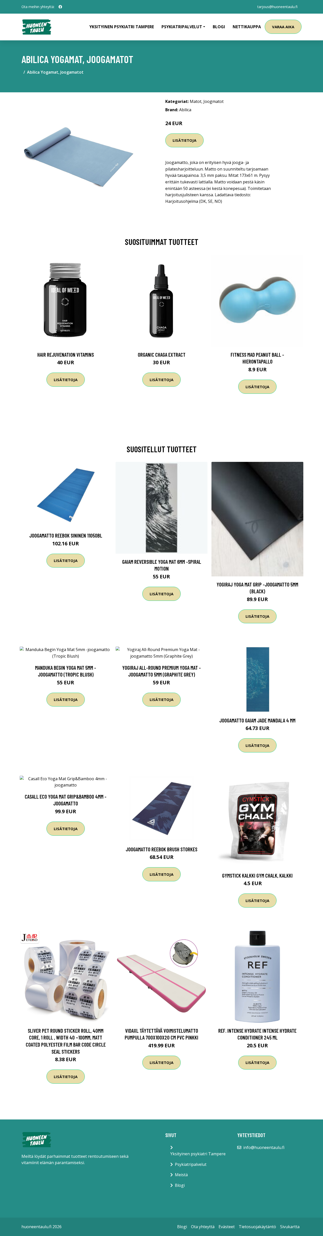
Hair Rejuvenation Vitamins (65, 354)
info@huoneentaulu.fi (263, 1147)
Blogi (219, 27)
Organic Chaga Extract (161, 354)
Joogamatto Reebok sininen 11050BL (65, 535)
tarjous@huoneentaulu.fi (277, 6)
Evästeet (227, 1226)
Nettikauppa (247, 27)
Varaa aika (283, 26)
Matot (195, 101)
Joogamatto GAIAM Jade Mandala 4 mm (257, 720)
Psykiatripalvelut (190, 1164)
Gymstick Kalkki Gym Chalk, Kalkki (257, 875)
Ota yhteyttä (202, 1226)
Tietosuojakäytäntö (257, 1226)
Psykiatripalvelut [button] (182, 27)
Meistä (181, 1174)
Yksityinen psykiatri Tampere (121, 27)
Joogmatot (213, 101)
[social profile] (60, 7)
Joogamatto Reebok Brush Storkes (161, 849)
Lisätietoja (184, 140)
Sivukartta (290, 1226)
